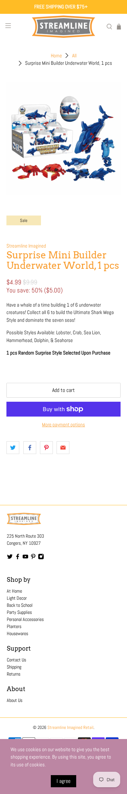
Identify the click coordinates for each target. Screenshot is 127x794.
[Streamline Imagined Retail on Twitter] (10, 558)
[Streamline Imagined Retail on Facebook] (18, 558)
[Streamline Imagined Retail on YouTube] (25, 558)
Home (56, 55)
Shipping (14, 667)
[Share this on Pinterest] (46, 447)
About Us (14, 700)
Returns (13, 674)
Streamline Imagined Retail (70, 727)
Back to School (20, 605)
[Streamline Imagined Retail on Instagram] (41, 558)
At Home (14, 591)
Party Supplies (19, 612)
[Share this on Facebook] (29, 447)
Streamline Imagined (26, 246)
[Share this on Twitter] (12, 447)
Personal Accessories (25, 619)
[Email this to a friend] (63, 447)
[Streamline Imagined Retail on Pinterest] (33, 558)
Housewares (17, 633)
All (74, 55)
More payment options (63, 425)
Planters (14, 626)
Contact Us (16, 660)
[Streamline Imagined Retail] (64, 27)
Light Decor (17, 598)
